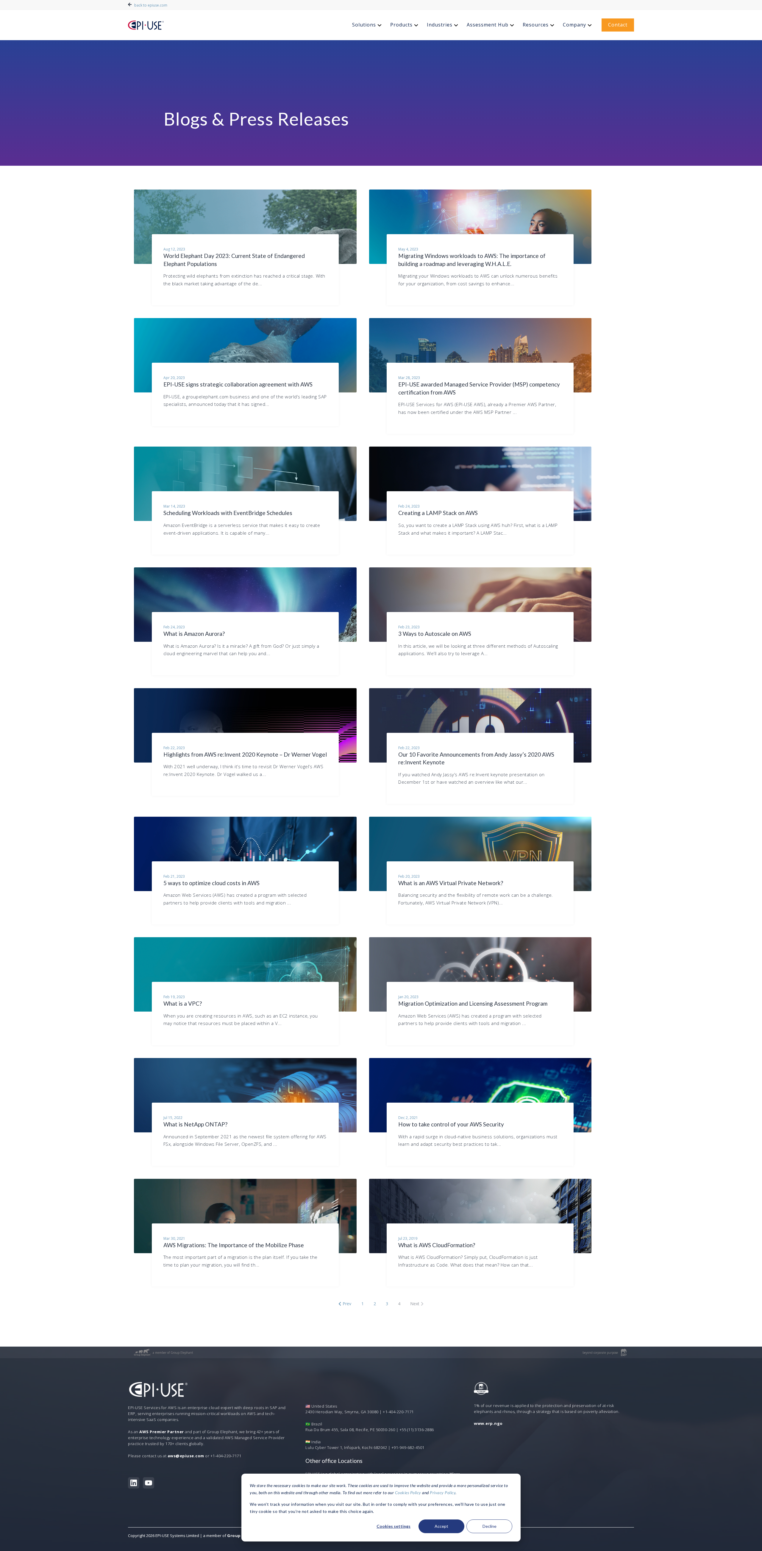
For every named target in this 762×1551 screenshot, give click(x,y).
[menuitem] (368, 25)
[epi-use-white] (146, 25)
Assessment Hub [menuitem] (487, 24)
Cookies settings (393, 1526)
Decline (489, 1526)
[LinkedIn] (133, 1483)
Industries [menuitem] (439, 24)
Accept (441, 1526)
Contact (617, 24)
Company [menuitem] (574, 24)
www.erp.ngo (488, 1423)
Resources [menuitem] (536, 24)
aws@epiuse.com (186, 1455)
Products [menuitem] (401, 24)
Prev (347, 1303)
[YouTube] (148, 1483)
